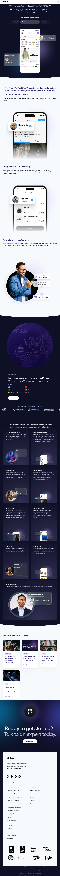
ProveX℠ (9, 817)
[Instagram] (20, 776)
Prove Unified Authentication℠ (15, 807)
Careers (9, 831)
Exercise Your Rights (44, 866)
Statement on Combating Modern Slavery (30, 873)
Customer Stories (11, 835)
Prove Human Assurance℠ (14, 803)
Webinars (32, 800)
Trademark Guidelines (20, 870)
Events (32, 797)
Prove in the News (35, 803)
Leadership (10, 838)
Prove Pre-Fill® (11, 793)
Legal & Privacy (14, 866)
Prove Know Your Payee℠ (13, 810)
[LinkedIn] (8, 776)
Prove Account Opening (13, 800)
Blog (31, 793)
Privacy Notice (23, 866)
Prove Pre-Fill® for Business (14, 797)
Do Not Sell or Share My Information (36, 870)
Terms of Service (33, 866)
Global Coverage (11, 820)
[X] (12, 776)
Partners (9, 841)
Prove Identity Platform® (13, 790)
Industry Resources (35, 790)
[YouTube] (16, 776)
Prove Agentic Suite (12, 813)
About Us (9, 828)
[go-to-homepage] (12, 758)
